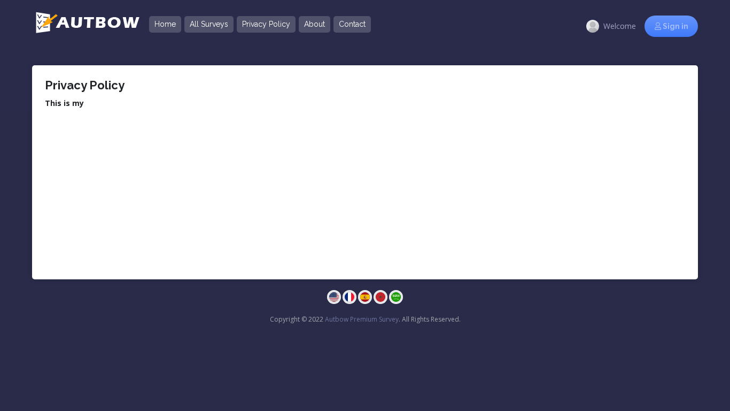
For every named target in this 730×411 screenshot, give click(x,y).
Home (165, 24)
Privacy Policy (266, 24)
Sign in (674, 26)
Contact (352, 24)
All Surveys (209, 24)
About (314, 24)
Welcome (619, 26)
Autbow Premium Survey (362, 319)
